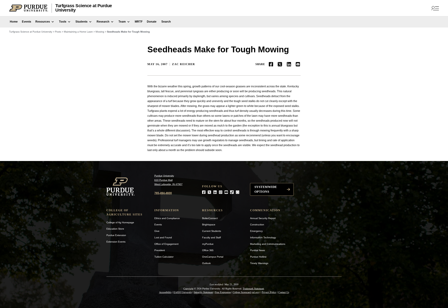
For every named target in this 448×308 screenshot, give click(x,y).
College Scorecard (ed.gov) (246, 292)
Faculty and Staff (211, 237)
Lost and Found (163, 237)
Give (156, 231)
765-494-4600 (163, 193)
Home (13, 21)
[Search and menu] (434, 8)
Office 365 (208, 250)
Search (166, 21)
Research (103, 21)
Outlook (206, 263)
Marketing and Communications (267, 244)
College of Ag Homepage (120, 222)
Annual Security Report (263, 218)
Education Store (115, 228)
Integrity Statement (203, 292)
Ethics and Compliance (167, 218)
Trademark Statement (253, 288)
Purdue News (257, 250)
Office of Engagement (166, 244)
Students (81, 21)
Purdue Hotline (258, 256)
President (159, 250)
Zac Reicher (183, 64)
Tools (62, 21)
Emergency (256, 231)
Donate (151, 21)
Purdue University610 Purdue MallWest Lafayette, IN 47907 (168, 180)
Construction (257, 224)
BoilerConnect (210, 218)
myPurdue (208, 244)
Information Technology (263, 237)
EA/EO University (183, 292)
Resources (42, 21)
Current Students (211, 231)
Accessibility (165, 292)
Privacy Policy (269, 292)
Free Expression (223, 292)
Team (122, 21)
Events (26, 21)
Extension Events (115, 241)
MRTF (139, 21)
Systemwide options (265, 189)
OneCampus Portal (212, 256)
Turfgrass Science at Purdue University (83, 8)
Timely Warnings (259, 263)
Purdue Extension (116, 235)
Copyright (188, 288)
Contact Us (283, 292)
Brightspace (208, 224)
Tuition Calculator (164, 256)
